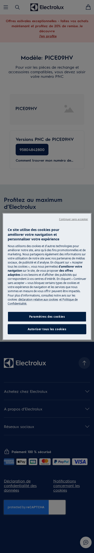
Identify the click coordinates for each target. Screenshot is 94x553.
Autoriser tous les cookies (47, 329)
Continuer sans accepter (73, 219)
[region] (47, 276)
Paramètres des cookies (47, 316)
